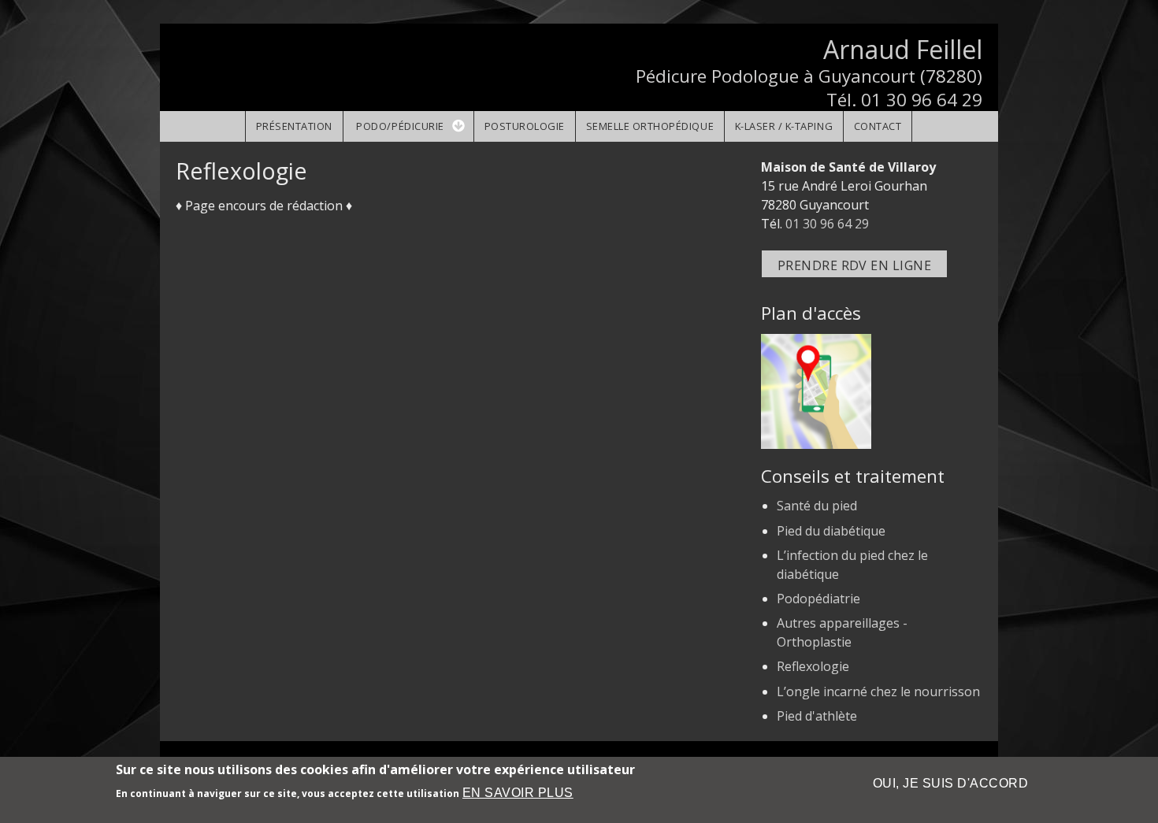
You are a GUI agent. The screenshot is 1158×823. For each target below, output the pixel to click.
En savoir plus (517, 792)
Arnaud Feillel (902, 49)
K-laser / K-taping (784, 126)
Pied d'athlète (817, 716)
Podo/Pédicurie (400, 126)
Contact (878, 126)
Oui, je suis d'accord (950, 783)
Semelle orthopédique (650, 126)
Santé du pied (817, 505)
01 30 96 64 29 (921, 99)
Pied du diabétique (831, 530)
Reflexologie (813, 666)
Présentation (294, 126)
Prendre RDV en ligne (855, 265)
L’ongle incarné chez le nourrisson (878, 691)
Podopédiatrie (818, 598)
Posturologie (524, 126)
